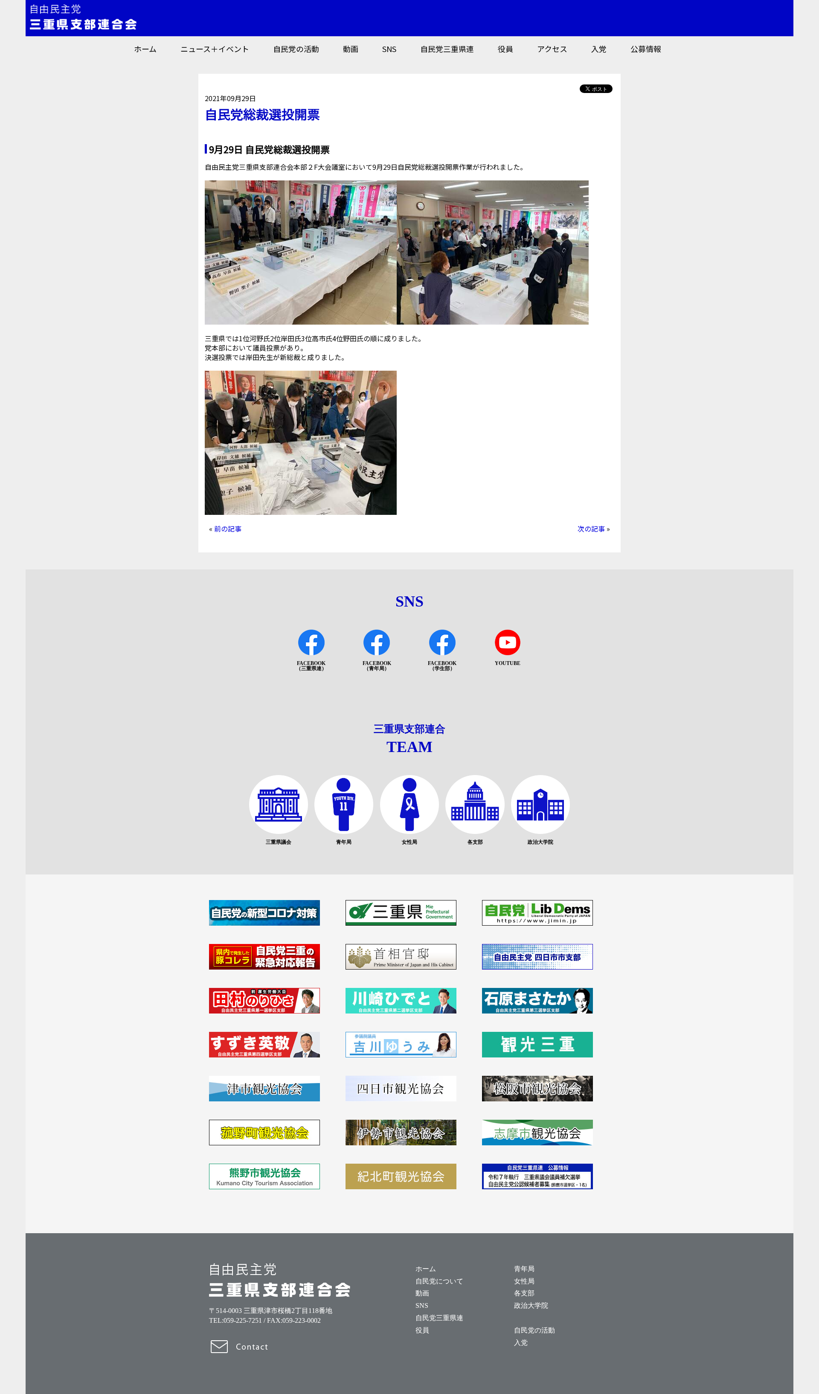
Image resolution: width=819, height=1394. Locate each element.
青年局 (524, 1268)
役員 (505, 48)
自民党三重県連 (447, 48)
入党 (599, 48)
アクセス (552, 48)
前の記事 (227, 528)
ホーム (145, 48)
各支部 (524, 1293)
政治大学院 (531, 1305)
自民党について (439, 1281)
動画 (350, 48)
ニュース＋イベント (214, 48)
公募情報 (645, 48)
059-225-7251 (243, 1320)
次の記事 (591, 528)
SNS (389, 48)
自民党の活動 (296, 48)
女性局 (524, 1281)
